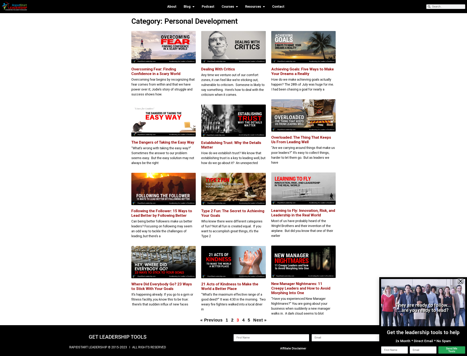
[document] (233, 178)
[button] (460, 281)
